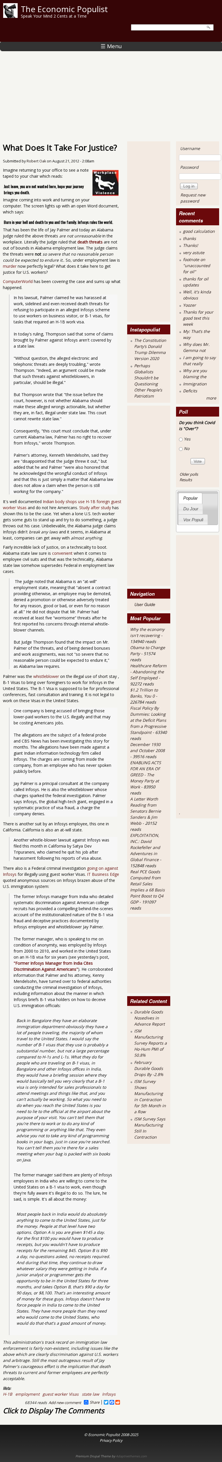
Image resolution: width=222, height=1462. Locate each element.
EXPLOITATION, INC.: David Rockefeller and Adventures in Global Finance (145, 847)
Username (190, 148)
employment (27, 1394)
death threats (90, 242)
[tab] (190, 498)
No (186, 448)
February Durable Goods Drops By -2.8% (148, 1068)
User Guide (144, 604)
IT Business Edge (103, 874)
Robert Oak (36, 161)
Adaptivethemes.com (131, 1456)
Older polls (189, 474)
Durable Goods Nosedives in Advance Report (149, 1018)
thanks (189, 238)
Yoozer (189, 305)
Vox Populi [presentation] (193, 519)
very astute (193, 252)
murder (9, 266)
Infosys (109, 1394)
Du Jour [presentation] (190, 508)
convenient (62, 553)
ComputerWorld (18, 281)
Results (186, 479)
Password (189, 167)
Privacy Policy (111, 1440)
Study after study (95, 507)
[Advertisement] (111, 93)
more (211, 398)
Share (94, 1402)
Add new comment (65, 1402)
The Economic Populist (64, 8)
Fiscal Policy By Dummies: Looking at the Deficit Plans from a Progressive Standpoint (148, 720)
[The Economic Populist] (10, 16)
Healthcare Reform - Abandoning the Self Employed (148, 672)
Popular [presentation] (190, 498)
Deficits (190, 390)
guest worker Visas (60, 1394)
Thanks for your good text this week (198, 318)
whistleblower (46, 676)
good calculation (199, 231)
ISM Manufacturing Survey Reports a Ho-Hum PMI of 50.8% (150, 1043)
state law (90, 1394)
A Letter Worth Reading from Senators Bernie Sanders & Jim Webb (145, 811)
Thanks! (190, 245)
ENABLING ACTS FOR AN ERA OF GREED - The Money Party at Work (145, 775)
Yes (187, 439)
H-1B (7, 1394)
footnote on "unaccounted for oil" (196, 265)
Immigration (195, 384)
